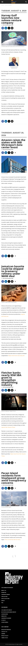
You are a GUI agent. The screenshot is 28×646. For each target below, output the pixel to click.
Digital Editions (5, 598)
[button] (2, 2)
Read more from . (16, 355)
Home (2, 5)
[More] (15, 152)
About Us (3, 590)
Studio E (3, 620)
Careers (3, 633)
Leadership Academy (6, 618)
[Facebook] (2, 28)
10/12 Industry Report (6, 610)
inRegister (3, 616)
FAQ (2, 602)
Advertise (3, 592)
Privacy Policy (4, 635)
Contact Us (4, 631)
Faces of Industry (8, 5)
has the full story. (13, 539)
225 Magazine (4, 614)
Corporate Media (5, 594)
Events (3, 600)
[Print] (12, 28)
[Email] (9, 28)
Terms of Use (4, 637)
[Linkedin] (5, 28)
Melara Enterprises (6, 629)
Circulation (4, 596)
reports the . (8, 427)
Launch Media (4, 622)
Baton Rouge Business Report (8, 612)
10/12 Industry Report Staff (8, 24)
